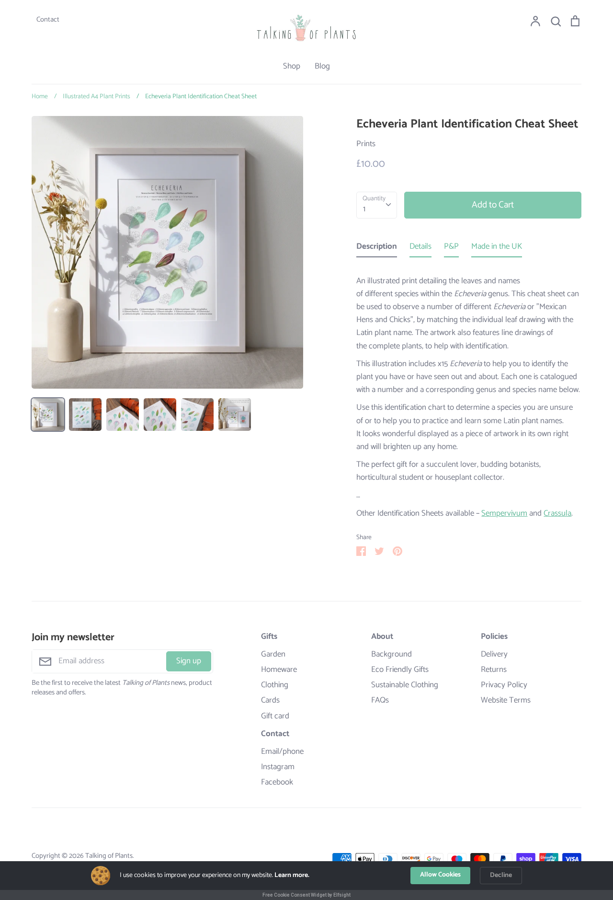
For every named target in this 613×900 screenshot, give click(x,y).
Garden (273, 654)
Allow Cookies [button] (440, 874)
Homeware (279, 669)
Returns (494, 669)
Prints (365, 143)
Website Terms (506, 700)
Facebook (277, 782)
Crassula (557, 513)
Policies (494, 636)
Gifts (269, 636)
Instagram (278, 767)
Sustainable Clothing (404, 685)
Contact (275, 733)
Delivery (494, 654)
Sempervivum (504, 513)
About (382, 636)
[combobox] (376, 205)
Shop (291, 66)
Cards (270, 700)
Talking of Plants (109, 856)
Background (391, 654)
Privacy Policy (504, 685)
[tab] (376, 248)
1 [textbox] (364, 209)
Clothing (274, 685)
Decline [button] (501, 875)
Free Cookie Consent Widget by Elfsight (306, 895)
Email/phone (282, 751)
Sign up (188, 661)
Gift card (275, 716)
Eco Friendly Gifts (400, 669)
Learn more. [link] (291, 875)
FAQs (380, 700)
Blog (322, 66)
